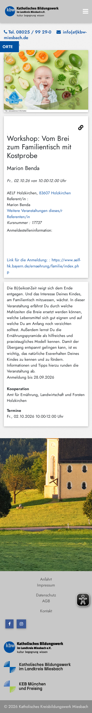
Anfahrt (46, 579)
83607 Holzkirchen (55, 193)
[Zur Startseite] (32, 11)
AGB (46, 601)
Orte (8, 47)
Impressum (46, 585)
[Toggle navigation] (85, 11)
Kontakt (46, 611)
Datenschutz (46, 595)
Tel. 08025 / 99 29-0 (29, 32)
